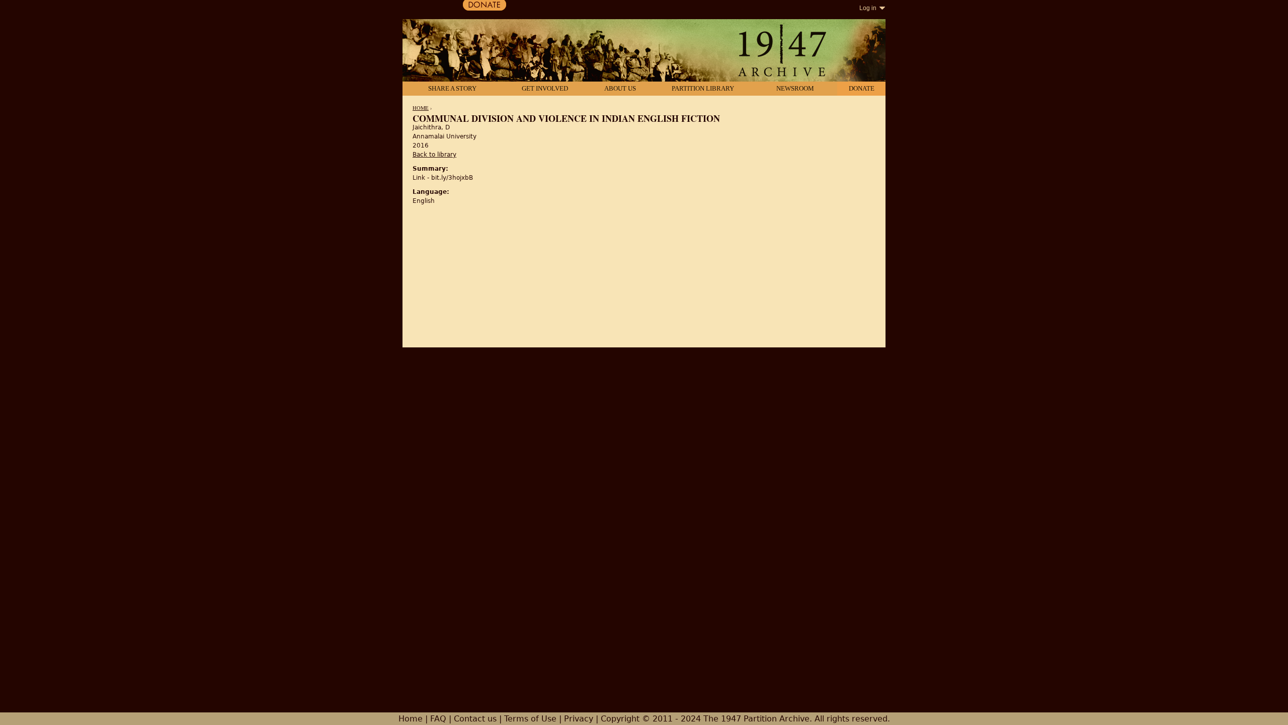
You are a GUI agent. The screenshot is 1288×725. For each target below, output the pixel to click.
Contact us (475, 718)
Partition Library (703, 88)
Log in (867, 8)
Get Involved (545, 88)
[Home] (644, 51)
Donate (861, 88)
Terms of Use (530, 718)
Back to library (434, 154)
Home (421, 107)
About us (620, 88)
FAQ (438, 718)
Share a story (452, 88)
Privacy (578, 718)
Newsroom (795, 88)
